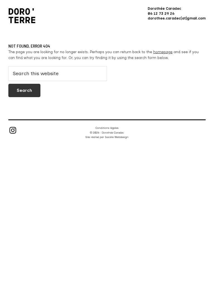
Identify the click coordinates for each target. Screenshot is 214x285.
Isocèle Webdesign (116, 137)
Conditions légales (107, 128)
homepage (162, 52)
